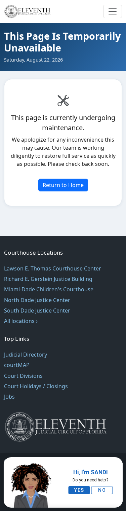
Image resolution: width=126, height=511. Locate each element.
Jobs (9, 396)
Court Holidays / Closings (36, 386)
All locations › (21, 321)
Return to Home (63, 185)
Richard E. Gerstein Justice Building (48, 279)
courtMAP (17, 365)
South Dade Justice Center (37, 310)
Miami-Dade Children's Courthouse (48, 289)
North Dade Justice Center (37, 300)
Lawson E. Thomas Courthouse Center (52, 268)
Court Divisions (23, 375)
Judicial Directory (25, 354)
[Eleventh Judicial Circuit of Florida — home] (28, 11)
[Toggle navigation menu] (112, 11)
